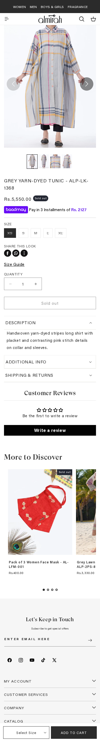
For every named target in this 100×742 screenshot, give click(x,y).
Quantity (13, 274)
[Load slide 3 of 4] (52, 590)
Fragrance (78, 7)
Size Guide (14, 264)
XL (62, 234)
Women (19, 7)
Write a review (50, 430)
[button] (7, 19)
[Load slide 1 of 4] (44, 590)
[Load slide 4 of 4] (56, 590)
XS (11, 234)
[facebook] (7, 253)
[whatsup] (15, 253)
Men (33, 7)
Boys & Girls (52, 7)
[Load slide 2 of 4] (48, 590)
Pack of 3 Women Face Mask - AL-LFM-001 (39, 564)
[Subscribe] (90, 640)
